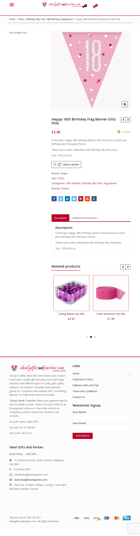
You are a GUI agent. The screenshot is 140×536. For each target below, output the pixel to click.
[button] (128, 107)
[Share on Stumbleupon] (87, 198)
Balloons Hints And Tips (86, 385)
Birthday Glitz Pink (92, 183)
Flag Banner (110, 183)
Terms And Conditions (85, 391)
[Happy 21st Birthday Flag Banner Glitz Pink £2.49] (128, 119)
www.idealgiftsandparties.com (30, 479)
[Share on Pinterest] (80, 198)
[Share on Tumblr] (94, 198)
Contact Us (79, 397)
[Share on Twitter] (60, 198)
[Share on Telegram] (74, 198)
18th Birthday (73, 183)
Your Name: (80, 412)
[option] (91, 70)
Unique (64, 173)
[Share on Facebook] (54, 198)
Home (76, 373)
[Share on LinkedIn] (67, 198)
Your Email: (79, 423)
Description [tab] (60, 218)
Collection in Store (83, 379)
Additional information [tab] (85, 218)
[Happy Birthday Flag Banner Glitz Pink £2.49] (123, 119)
